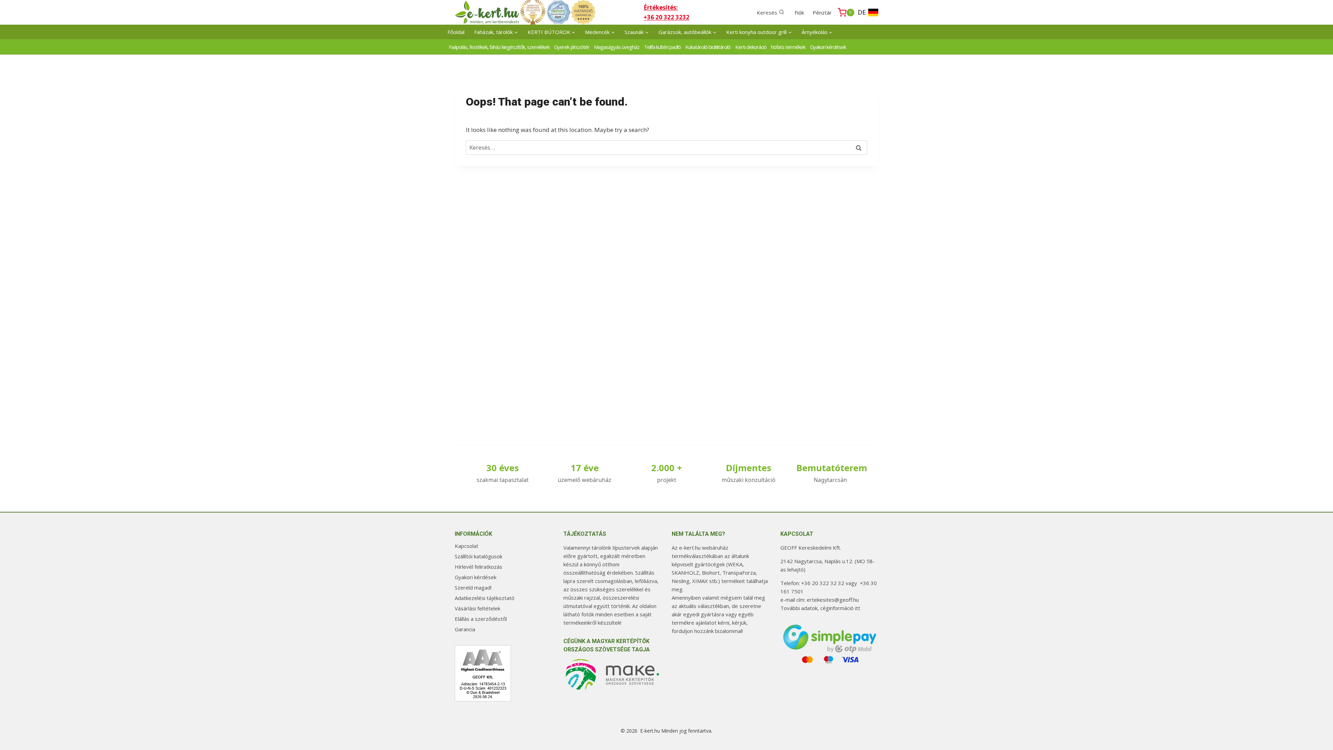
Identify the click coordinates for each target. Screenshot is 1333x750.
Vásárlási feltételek (477, 608)
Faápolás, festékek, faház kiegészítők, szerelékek (499, 46)
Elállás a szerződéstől (481, 618)
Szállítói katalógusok (478, 556)
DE (862, 12)
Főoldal (455, 31)
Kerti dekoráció (750, 46)
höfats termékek (788, 46)
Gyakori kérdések (828, 46)
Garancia (465, 629)
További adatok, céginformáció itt (820, 608)
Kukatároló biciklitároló (707, 46)
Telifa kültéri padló (662, 46)
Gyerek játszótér (571, 46)
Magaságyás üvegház (616, 46)
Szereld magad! (473, 587)
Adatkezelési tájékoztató (484, 597)
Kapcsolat (466, 545)
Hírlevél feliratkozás (478, 566)
